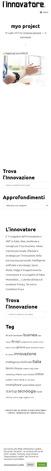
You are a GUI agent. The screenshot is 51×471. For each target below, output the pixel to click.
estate (35, 342)
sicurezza (30, 380)
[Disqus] (25, 131)
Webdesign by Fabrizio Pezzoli (30, 413)
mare (36, 368)
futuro (13, 347)
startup (11, 391)
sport (38, 384)
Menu (45, 12)
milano (18, 374)
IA (6, 354)
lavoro (10, 368)
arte (10, 335)
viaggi (21, 397)
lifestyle (18, 368)
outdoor (9, 379)
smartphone (14, 384)
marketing (10, 374)
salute (22, 379)
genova (20, 347)
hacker (41, 347)
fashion (8, 347)
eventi (41, 342)
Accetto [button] (42, 464)
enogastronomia (26, 342)
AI (7, 335)
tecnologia (27, 391)
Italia (36, 361)
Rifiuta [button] (30, 464)
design (16, 341)
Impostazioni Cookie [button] (14, 464)
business (30, 334)
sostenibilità (28, 384)
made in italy (28, 368)
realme (16, 380)
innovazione (25, 353)
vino (31, 397)
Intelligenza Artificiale (19, 362)
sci (26, 380)
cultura (8, 342)
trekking (9, 397)
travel (39, 391)
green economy (32, 347)
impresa (10, 354)
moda (25, 374)
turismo (15, 397)
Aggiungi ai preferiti (16, 53)
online (39, 374)
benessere (18, 335)
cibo (39, 335)
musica (30, 374)
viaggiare (26, 397)
